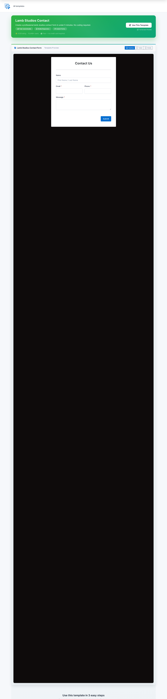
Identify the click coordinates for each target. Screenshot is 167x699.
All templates (18, 6)
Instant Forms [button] (60, 29)
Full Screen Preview (145, 29)
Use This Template (140, 25)
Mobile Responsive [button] (43, 29)
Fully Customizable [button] (25, 29)
